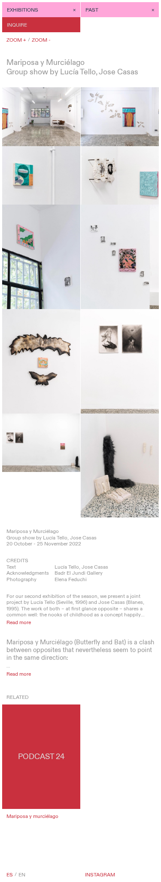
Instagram (100, 874)
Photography (21, 579)
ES (9, 874)
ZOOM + (16, 40)
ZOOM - (41, 40)
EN (21, 874)
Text (11, 567)
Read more (18, 622)
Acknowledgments (27, 573)
